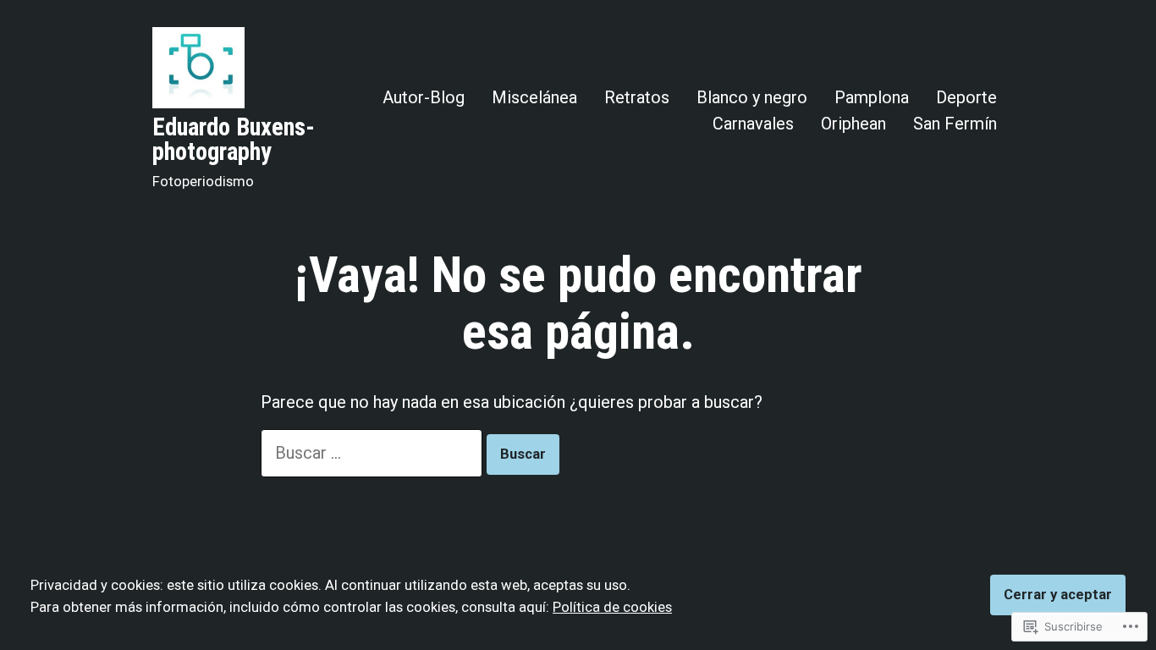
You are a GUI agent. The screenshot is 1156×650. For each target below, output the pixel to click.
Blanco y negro (751, 97)
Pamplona (871, 97)
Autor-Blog (424, 97)
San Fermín (955, 123)
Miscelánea (534, 97)
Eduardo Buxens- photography (233, 139)
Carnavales (753, 123)
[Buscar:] (374, 453)
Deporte (966, 97)
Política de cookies (612, 607)
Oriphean (853, 123)
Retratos (636, 97)
